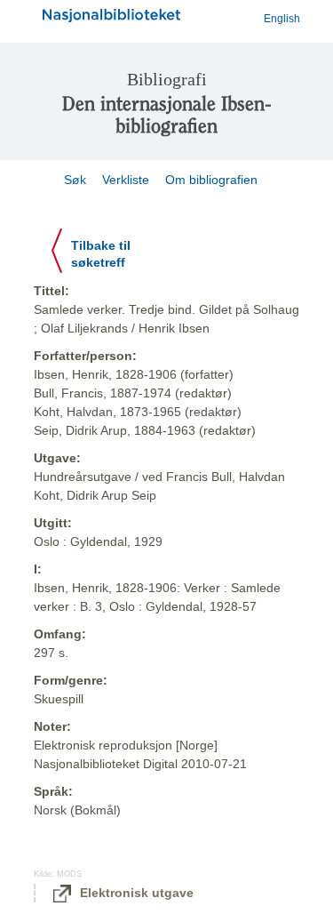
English (282, 18)
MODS (69, 874)
